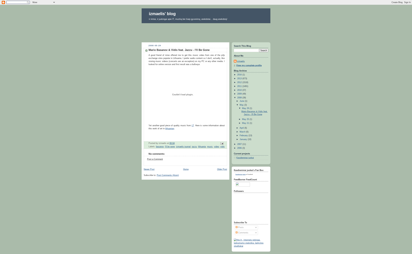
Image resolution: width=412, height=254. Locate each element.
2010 (239, 90)
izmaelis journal (183, 147)
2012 (239, 82)
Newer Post (149, 169)
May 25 (246, 119)
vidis (222, 147)
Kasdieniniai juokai (245, 158)
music (210, 147)
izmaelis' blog (162, 13)
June (242, 101)
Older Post (222, 169)
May (242, 105)
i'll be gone (170, 147)
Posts (241, 227)
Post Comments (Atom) (168, 175)
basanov (160, 147)
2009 (239, 94)
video (216, 147)
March (243, 132)
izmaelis (241, 61)
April (242, 128)
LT (193, 125)
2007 (239, 144)
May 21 (246, 123)
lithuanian (169, 128)
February (244, 135)
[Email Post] (222, 143)
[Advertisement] (206, 32)
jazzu (194, 147)
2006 (239, 148)
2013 (239, 78)
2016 (239, 75)
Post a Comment (155, 159)
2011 (239, 86)
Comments (243, 233)
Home (186, 169)
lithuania (202, 147)
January (244, 139)
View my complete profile (249, 65)
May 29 (246, 108)
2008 (239, 98)
